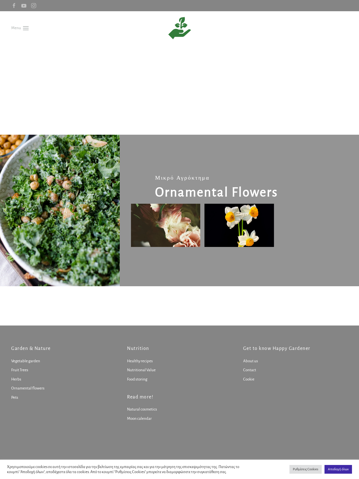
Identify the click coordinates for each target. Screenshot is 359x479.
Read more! (140, 397)
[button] (20, 28)
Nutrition (138, 348)
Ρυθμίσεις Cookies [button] (305, 469)
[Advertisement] (179, 87)
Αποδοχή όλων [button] (338, 469)
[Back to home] (179, 28)
